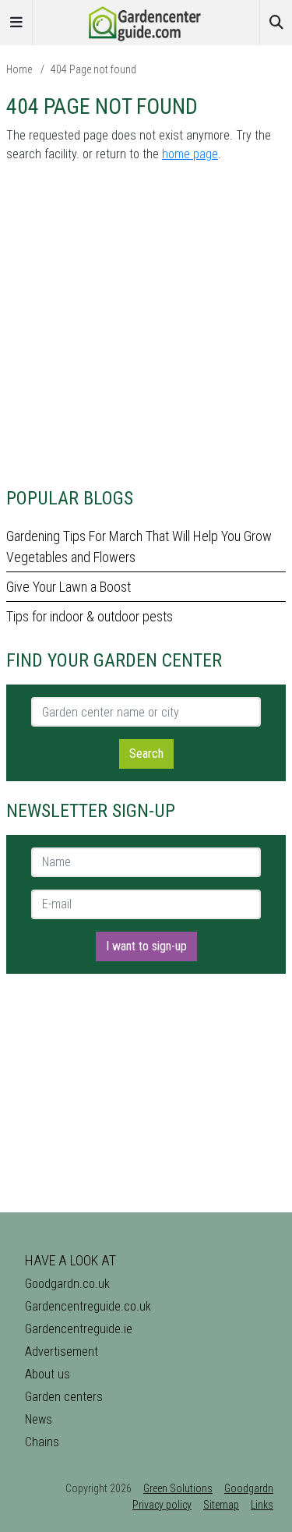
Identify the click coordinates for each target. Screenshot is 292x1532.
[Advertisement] (146, 322)
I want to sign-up (146, 946)
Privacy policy (162, 1504)
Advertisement (61, 1351)
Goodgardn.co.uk (67, 1283)
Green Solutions (178, 1488)
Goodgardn (248, 1488)
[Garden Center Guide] (146, 21)
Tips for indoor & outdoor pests (89, 616)
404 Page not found (93, 69)
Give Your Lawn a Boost (68, 586)
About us (47, 1374)
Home (19, 69)
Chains (42, 1442)
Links (262, 1504)
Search (146, 753)
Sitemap (221, 1504)
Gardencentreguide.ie (78, 1328)
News (38, 1419)
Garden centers (64, 1396)
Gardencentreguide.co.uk (88, 1306)
